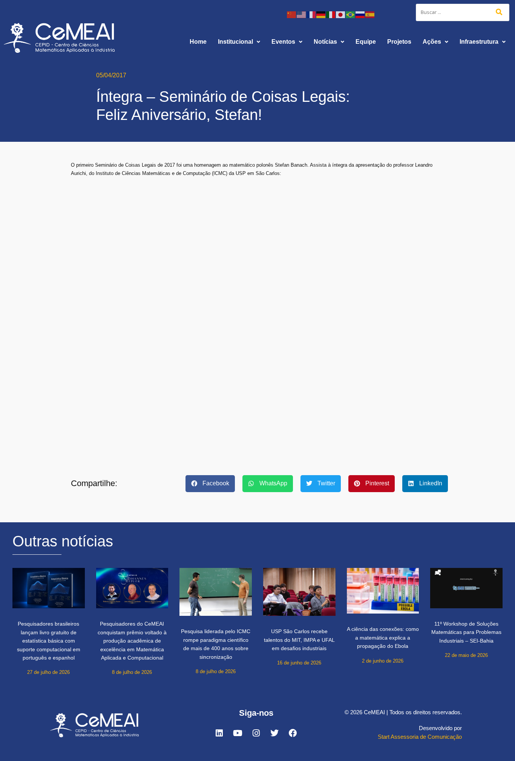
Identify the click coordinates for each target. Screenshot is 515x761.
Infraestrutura (479, 41)
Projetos (399, 41)
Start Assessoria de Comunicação (420, 736)
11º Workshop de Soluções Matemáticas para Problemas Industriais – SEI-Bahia (466, 632)
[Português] (351, 14)
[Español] (370, 14)
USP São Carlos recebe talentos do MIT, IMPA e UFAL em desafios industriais (299, 639)
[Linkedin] (219, 733)
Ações (432, 41)
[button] (239, 42)
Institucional (235, 41)
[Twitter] (274, 733)
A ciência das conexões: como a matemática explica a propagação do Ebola (383, 637)
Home (198, 41)
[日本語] (341, 14)
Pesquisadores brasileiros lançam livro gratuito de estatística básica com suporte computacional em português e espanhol (48, 641)
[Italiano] (331, 14)
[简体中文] (292, 14)
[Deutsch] (321, 14)
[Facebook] (293, 733)
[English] (302, 14)
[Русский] (360, 14)
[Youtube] (237, 733)
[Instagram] (256, 733)
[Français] (311, 14)
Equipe (366, 41)
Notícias (325, 41)
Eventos (283, 41)
